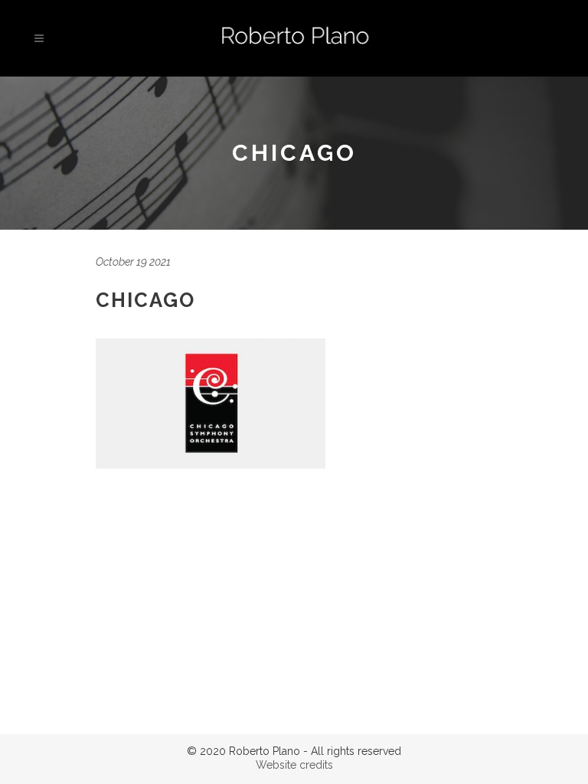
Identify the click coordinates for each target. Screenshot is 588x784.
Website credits (294, 765)
